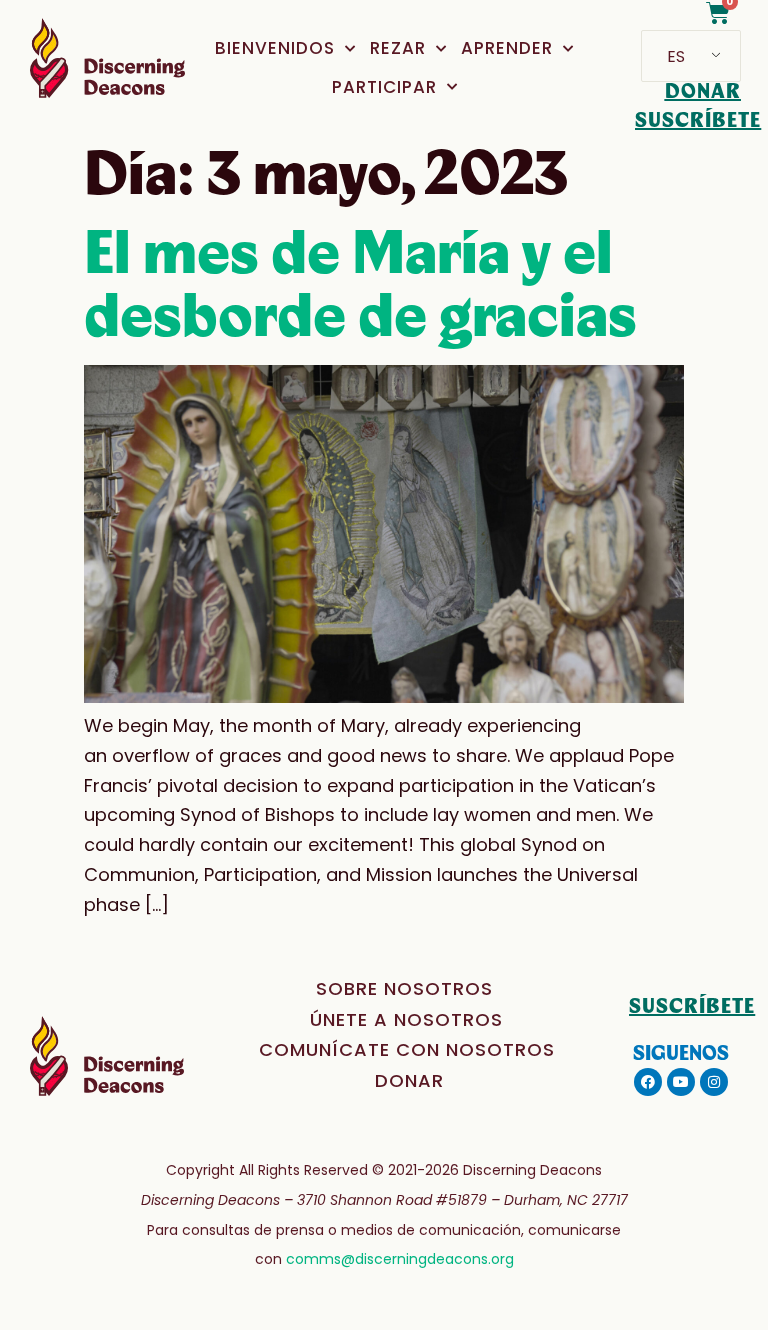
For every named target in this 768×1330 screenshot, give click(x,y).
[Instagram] (714, 1082)
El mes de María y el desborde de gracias (360, 285)
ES (676, 56)
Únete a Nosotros (406, 1019)
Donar (409, 1080)
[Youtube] (681, 1082)
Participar (384, 87)
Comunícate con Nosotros (407, 1049)
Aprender (507, 48)
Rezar (398, 48)
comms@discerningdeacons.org (400, 1259)
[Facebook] (648, 1082)
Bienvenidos (275, 48)
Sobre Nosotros (404, 988)
